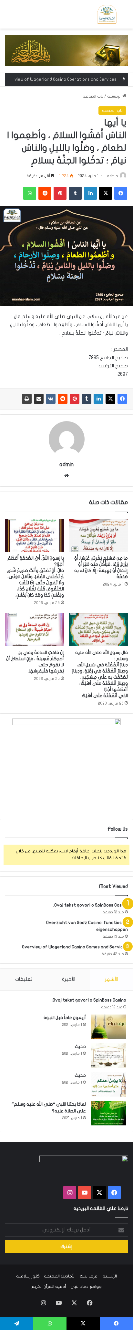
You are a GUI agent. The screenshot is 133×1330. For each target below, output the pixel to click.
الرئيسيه (110, 1276)
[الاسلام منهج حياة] (107, 14)
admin (112, 176)
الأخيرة (68, 979)
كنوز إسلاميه (28, 1276)
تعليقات (23, 979)
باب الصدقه (93, 96)
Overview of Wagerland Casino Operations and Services (61, 79)
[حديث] (108, 1055)
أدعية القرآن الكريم (48, 1286)
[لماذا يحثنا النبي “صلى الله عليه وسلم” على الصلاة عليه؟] (108, 1113)
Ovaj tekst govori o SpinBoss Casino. (90, 905)
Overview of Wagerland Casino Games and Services (75, 946)
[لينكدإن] (98, 399)
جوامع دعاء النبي (86, 1286)
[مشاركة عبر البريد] (39, 399)
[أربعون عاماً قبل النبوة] (108, 1027)
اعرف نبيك (89, 1276)
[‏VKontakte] (51, 399)
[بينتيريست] (74, 399)
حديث (80, 1046)
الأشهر (111, 979)
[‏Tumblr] (86, 399)
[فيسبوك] (122, 399)
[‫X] (110, 399)
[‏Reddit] (62, 399)
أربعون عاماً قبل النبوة (65, 1017)
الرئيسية (114, 96)
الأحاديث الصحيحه (60, 1276)
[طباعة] (27, 399)
